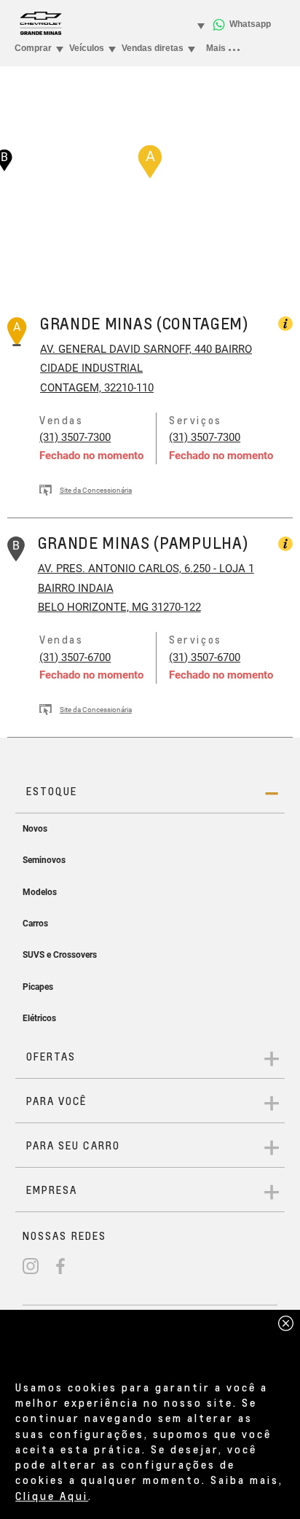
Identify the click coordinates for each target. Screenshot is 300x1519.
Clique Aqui (51, 1495)
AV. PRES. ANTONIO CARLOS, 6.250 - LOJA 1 (146, 568)
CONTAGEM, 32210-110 (97, 387)
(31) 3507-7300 (75, 437)
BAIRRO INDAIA (76, 588)
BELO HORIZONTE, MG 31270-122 (119, 607)
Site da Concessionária (96, 490)
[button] (150, 162)
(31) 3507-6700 (75, 657)
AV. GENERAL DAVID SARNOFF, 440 (126, 349)
